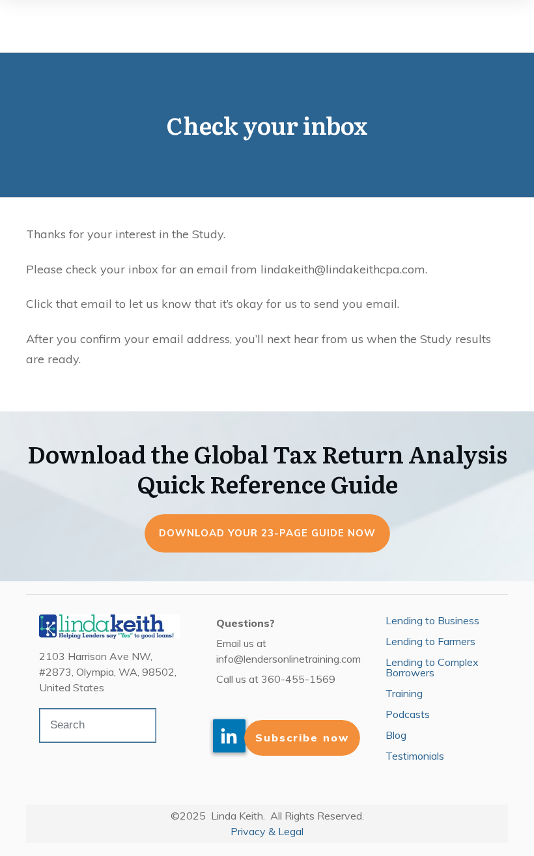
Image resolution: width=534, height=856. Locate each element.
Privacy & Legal (267, 831)
